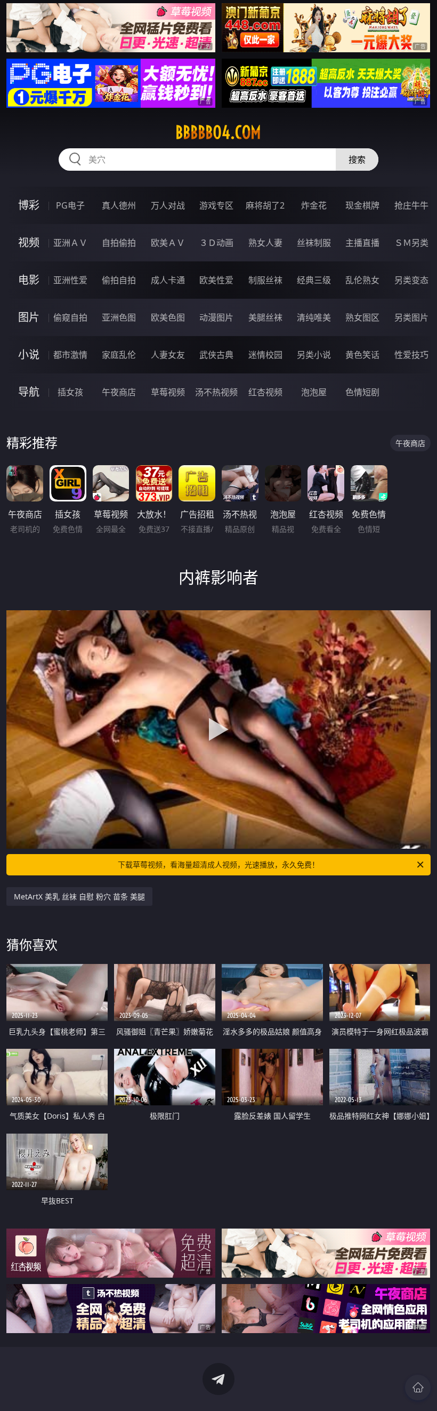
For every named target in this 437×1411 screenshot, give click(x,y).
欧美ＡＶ (168, 243)
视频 (28, 242)
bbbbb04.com (218, 132)
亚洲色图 (119, 317)
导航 (28, 392)
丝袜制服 (314, 243)
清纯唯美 (314, 317)
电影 (28, 280)
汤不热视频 (216, 392)
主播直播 (362, 243)
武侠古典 (216, 355)
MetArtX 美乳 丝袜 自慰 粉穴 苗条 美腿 (79, 896)
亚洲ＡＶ (70, 243)
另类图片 (411, 317)
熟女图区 (362, 317)
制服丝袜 (265, 280)
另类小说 (314, 355)
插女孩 (70, 392)
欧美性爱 (216, 280)
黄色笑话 (362, 355)
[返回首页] (418, 1387)
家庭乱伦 (119, 355)
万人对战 (168, 205)
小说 (28, 354)
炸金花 (314, 205)
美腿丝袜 (265, 317)
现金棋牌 (362, 205)
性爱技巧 (411, 355)
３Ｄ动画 (216, 243)
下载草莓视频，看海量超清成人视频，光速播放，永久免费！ (218, 864)
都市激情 (70, 355)
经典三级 (314, 280)
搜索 (357, 159)
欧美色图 (168, 317)
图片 (28, 317)
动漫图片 (216, 317)
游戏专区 (216, 205)
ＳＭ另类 (411, 243)
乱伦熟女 (362, 280)
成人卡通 (168, 280)
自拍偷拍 (119, 243)
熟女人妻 (265, 243)
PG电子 (70, 205)
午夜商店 (119, 392)
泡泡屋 (314, 392)
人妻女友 (168, 355)
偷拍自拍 (119, 280)
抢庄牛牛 (411, 205)
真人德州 (119, 205)
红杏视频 (265, 392)
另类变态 (411, 280)
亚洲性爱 (70, 280)
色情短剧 (362, 392)
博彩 (28, 205)
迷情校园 (265, 355)
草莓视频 (168, 392)
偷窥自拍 (70, 317)
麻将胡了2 (265, 205)
